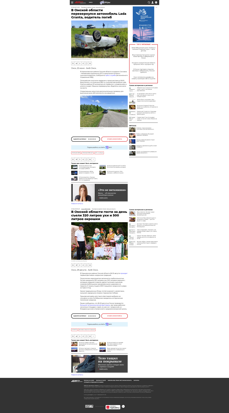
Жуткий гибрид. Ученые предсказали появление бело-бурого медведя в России (147, 243)
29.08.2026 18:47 (75, 209)
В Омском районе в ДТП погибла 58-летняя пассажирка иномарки (116, 166)
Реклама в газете (101, 380)
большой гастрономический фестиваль (95, 305)
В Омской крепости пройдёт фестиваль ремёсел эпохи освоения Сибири (115, 344)
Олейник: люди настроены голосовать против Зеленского (145, 128)
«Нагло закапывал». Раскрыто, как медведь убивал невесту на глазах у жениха (147, 231)
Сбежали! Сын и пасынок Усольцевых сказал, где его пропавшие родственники (147, 89)
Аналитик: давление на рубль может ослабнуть (146, 146)
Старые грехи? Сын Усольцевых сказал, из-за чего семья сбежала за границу (147, 119)
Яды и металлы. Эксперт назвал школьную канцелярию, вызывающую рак (145, 213)
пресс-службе (110, 75)
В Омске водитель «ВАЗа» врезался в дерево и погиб (86, 172)
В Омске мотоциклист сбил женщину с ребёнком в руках (115, 172)
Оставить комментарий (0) (114, 139)
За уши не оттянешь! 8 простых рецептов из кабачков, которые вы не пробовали (147, 107)
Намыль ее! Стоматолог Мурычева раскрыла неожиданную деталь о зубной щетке (146, 113)
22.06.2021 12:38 (75, 7)
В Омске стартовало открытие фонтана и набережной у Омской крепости (143, 71)
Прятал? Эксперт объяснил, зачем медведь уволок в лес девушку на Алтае (146, 237)
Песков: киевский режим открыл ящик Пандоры (145, 140)
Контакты (136, 380)
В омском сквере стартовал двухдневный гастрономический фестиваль (88, 344)
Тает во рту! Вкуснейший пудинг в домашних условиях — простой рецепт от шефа (146, 219)
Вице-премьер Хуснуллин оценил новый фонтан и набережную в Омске (143, 56)
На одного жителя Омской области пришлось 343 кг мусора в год (143, 63)
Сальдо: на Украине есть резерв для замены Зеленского (146, 152)
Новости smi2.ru (77, 203)
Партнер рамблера (99, 406)
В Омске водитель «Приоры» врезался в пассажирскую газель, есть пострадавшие (88, 178)
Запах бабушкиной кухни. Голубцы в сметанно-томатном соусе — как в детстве (143, 49)
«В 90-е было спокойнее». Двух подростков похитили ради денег (146, 100)
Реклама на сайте (89, 380)
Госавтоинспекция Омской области (81, 59)
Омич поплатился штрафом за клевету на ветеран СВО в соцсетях (143, 77)
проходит (123, 273)
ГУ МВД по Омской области (79, 261)
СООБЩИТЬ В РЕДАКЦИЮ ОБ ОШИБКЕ (93, 382)
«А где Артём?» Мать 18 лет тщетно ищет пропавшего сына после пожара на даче (146, 95)
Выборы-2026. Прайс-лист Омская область (120, 380)
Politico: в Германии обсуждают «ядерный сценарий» (145, 134)
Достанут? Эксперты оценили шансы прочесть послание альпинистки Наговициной (147, 225)
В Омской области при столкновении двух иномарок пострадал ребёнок (87, 167)
